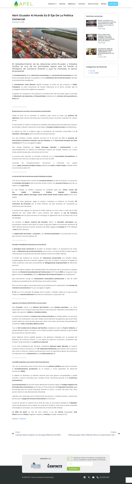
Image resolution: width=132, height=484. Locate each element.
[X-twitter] (89, 477)
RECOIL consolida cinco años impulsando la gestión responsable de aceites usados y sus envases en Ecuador (107, 23)
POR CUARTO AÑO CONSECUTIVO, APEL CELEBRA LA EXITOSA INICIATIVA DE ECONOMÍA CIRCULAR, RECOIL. (106, 37)
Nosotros (51, 4)
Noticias (62, 4)
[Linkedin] (84, 477)
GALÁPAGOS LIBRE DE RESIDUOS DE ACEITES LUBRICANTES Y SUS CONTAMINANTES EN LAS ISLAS (106, 52)
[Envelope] (93, 477)
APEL (91, 71)
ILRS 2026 (113, 4)
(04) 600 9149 (104, 477)
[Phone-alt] (98, 477)
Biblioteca (71, 4)
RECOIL (104, 4)
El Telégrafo (22, 419)
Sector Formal (93, 4)
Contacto (81, 4)
